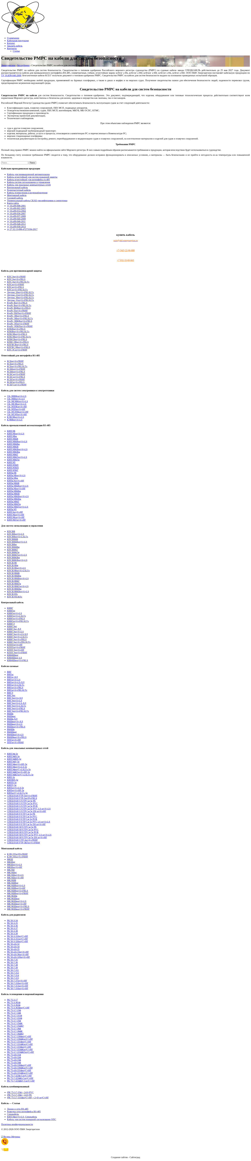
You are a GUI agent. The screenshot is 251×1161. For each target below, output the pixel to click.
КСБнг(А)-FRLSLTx (17, 366)
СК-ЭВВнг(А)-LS (16, 399)
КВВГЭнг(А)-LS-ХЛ (17, 634)
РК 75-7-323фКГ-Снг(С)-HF (21, 1081)
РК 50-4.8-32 (13, 944)
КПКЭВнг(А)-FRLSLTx (19, 337)
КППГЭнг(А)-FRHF (17, 652)
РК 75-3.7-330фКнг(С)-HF (20, 1039)
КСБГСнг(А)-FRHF (17, 384)
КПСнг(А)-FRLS (15, 287)
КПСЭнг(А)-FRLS (16, 279)
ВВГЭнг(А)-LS (14, 700)
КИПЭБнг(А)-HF (15, 514)
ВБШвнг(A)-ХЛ (15, 721)
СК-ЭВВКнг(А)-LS (16, 396)
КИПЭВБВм (13, 444)
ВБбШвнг (12, 732)
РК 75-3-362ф (13, 1005)
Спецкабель (13, 1114)
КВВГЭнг (12, 626)
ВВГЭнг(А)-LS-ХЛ (16, 703)
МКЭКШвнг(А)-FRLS (18, 906)
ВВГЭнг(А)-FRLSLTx (18, 711)
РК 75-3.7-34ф (14, 1013)
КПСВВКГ (12, 549)
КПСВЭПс (12, 594)
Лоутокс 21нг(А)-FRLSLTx (20, 295)
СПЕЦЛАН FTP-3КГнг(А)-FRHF (23, 842)
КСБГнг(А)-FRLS (16, 382)
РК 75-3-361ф (13, 1002)
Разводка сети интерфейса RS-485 (24, 1111)
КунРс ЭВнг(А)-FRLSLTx (20, 318)
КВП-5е (11, 777)
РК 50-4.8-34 (13, 946)
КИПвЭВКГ (13, 501)
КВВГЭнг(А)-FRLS (17, 639)
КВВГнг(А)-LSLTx (16, 616)
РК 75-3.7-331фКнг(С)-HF (20, 1044)
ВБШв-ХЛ (12, 719)
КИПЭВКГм (13, 460)
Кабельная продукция (18, 40)
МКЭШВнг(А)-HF (16, 888)
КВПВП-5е (12, 780)
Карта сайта (13, 203)
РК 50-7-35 (12, 960)
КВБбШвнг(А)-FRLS (17, 660)
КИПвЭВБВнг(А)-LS (17, 486)
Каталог (11, 43)
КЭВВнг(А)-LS (14, 419)
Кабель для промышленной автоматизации (28, 174)
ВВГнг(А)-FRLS (15, 687)
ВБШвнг (11, 716)
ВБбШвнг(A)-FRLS (16, 737)
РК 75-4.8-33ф (14, 1060)
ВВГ (9, 672)
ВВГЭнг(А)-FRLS (16, 708)
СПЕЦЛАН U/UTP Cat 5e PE (21, 801)
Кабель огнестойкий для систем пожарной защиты (32, 177)
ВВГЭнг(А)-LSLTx (16, 706)
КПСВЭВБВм (14, 576)
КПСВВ (11, 531)
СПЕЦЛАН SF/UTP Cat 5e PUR (22, 832)
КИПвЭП (12, 509)
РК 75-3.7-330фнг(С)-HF (19, 1036)
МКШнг (11, 862)
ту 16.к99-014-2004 (16, 211)
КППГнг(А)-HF (15, 644)
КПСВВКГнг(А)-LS (17, 555)
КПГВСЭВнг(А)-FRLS (18, 347)
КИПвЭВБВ (13, 483)
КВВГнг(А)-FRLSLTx (18, 621)
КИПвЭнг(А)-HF (15, 480)
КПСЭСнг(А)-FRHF (17, 350)
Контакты (12, 48)
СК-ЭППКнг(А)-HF (17, 406)
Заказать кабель (14, 46)
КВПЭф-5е (12, 754)
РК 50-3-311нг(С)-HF (17, 939)
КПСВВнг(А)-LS (15, 534)
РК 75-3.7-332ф (14, 1018)
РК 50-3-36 (12, 926)
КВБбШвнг (12, 655)
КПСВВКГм (13, 552)
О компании (13, 38)
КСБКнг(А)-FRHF (16, 369)
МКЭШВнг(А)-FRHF (17, 893)
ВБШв (10, 713)
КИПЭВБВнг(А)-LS (17, 441)
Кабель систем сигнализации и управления (28, 182)
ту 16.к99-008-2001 (16, 206)
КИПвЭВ (11, 473)
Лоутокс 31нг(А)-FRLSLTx (20, 300)
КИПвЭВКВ (13, 494)
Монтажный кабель (16, 195)
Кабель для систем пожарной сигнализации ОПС (31, 1119)
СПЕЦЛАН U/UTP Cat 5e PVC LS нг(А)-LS (29, 808)
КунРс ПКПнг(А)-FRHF (19, 313)
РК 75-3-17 (12, 1000)
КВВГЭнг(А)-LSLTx (17, 637)
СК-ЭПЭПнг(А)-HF (17, 414)
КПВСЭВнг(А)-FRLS (18, 342)
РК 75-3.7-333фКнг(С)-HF (20, 1049)
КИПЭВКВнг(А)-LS (17, 449)
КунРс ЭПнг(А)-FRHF (18, 323)
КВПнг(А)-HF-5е (15, 790)
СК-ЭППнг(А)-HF (16, 409)
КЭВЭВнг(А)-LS (15, 417)
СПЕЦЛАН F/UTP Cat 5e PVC (22, 816)
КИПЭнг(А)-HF (15, 512)
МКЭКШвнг (13, 898)
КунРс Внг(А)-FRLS (17, 303)
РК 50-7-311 (13, 970)
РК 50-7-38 (12, 965)
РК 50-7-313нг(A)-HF (17, 986)
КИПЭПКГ (12, 470)
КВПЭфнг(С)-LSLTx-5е (19, 769)
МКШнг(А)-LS (14, 864)
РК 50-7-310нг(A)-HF (17, 983)
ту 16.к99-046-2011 (16, 221)
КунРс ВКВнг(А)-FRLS (19, 308)
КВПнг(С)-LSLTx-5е (17, 793)
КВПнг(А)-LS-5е (15, 788)
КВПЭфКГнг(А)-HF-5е (18, 772)
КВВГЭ (11, 624)
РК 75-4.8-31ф (14, 1055)
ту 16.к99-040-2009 (16, 219)
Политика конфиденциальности (17, 1124)
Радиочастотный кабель (19, 190)
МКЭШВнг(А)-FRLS (17, 891)
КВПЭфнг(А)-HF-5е (17, 764)
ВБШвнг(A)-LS (14, 724)
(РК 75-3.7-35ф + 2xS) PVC (20, 1092)
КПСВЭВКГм (14, 583)
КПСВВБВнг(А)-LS (17, 542)
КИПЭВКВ (12, 446)
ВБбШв (11, 729)
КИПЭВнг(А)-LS (15, 433)
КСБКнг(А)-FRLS (16, 371)
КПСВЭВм (12, 565)
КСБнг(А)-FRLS (15, 364)
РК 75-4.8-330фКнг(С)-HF (20, 1068)
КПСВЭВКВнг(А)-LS (18, 591)
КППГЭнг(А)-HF (15, 650)
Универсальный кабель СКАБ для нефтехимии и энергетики (37, 200)
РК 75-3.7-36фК (15, 1031)
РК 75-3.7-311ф (14, 1015)
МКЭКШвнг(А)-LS (16, 901)
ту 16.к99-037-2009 (16, 216)
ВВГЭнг (11, 695)
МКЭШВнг (12, 883)
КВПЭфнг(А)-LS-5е (17, 767)
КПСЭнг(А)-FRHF (16, 276)
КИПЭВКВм (13, 452)
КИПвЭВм (12, 478)
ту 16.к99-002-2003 (16, 208)
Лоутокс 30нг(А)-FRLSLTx (20, 297)
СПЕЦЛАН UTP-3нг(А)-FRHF (22, 840)
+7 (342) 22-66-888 (125, 250)
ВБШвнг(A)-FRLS (16, 727)
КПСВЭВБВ (13, 573)
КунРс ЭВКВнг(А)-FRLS (19, 321)
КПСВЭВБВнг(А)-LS (18, 578)
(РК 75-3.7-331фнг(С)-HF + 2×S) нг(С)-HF (28, 1097)
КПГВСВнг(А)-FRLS (17, 344)
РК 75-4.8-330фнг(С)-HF (19, 1065)
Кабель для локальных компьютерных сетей (29, 185)
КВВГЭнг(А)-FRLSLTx (19, 642)
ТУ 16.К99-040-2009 (11, 75)
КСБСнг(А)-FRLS (16, 377)
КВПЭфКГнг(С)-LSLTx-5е (20, 774)
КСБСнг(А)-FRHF (16, 374)
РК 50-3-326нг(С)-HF (17, 941)
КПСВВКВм (13, 557)
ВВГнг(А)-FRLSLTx (17, 690)
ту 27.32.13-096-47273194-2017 (22, 229)
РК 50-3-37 (12, 928)
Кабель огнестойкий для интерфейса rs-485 (28, 179)
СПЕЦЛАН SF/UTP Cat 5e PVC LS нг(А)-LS (29, 835)
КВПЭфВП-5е (14, 759)
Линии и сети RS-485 (17, 1109)
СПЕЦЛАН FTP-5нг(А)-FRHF (22, 795)
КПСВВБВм (13, 547)
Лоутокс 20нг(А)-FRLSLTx (20, 292)
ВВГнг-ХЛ (12, 677)
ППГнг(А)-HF (14, 740)
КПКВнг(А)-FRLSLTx (18, 331)
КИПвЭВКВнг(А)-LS (18, 496)
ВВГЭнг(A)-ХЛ (15, 698)
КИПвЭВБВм (14, 491)
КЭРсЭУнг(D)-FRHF (17, 854)
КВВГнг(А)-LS (14, 613)
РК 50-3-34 (12, 920)
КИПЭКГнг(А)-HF (16, 520)
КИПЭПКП (13, 467)
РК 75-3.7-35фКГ (15, 1026)
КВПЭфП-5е (13, 756)
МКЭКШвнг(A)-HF (17, 904)
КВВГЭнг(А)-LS (15, 631)
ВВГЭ (10, 693)
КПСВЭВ (12, 563)
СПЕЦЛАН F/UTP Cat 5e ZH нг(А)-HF (26, 824)
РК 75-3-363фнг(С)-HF (18, 1007)
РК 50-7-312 (13, 973)
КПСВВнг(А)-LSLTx (17, 536)
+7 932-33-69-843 (125, 260)
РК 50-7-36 (12, 962)
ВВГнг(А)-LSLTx (15, 685)
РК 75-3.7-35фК (15, 1023)
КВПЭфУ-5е (13, 761)
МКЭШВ (11, 880)
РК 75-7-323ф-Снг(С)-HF (19, 1075)
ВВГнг (10, 674)
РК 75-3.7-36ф (14, 1028)
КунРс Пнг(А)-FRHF (17, 310)
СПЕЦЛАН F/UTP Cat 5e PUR (22, 819)
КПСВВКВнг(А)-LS (17, 560)
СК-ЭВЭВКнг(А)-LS (17, 401)
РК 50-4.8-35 (13, 949)
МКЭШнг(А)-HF (15, 877)
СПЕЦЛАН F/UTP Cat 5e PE (21, 814)
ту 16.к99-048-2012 (16, 224)
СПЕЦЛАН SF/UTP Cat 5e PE (22, 827)
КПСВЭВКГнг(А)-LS (17, 586)
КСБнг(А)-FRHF (15, 361)
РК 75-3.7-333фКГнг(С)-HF (20, 1052)
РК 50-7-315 (13, 978)
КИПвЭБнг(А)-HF (16, 488)
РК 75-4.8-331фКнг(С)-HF (20, 1073)
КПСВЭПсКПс (14, 597)
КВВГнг (11, 610)
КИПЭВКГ (12, 454)
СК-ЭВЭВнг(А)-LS (16, 404)
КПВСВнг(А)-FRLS (17, 339)
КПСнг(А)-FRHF (15, 284)
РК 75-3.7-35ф (14, 1021)
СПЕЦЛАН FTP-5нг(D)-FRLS (22, 798)
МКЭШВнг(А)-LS (16, 885)
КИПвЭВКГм (14, 504)
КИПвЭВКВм (14, 499)
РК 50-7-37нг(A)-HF (17, 980)
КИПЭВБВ (12, 439)
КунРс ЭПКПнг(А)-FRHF (20, 326)
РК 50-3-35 (12, 923)
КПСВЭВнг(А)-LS (16, 568)
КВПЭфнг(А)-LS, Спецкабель (22, 1117)
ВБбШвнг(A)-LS (15, 734)
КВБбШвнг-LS (14, 658)
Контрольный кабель (17, 187)
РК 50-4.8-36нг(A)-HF (18, 954)
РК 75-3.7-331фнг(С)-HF (19, 1041)
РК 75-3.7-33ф (14, 1010)
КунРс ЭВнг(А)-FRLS (18, 316)
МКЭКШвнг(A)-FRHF (18, 909)
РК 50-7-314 (13, 975)
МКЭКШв (12, 896)
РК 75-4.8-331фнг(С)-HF (19, 1070)
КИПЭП (11, 462)
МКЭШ (11, 870)
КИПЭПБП (12, 465)
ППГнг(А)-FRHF (15, 742)
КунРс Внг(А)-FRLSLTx (19, 305)
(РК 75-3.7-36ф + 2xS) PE (19, 1095)
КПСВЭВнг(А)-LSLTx (18, 570)
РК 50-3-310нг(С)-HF (17, 936)
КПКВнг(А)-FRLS (16, 329)
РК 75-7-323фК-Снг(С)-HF (20, 1078)
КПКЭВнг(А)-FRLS (17, 334)
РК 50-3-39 (12, 933)
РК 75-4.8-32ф (14, 1057)
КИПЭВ (11, 431)
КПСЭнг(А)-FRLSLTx (18, 282)
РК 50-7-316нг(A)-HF (17, 988)
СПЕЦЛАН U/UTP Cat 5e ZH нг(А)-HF (26, 811)
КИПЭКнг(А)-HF (16, 517)
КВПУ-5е (11, 785)
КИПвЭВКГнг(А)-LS (17, 507)
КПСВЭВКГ (13, 581)
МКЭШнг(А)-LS (15, 875)
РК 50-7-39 (12, 967)
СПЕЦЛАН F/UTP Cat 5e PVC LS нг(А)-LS (28, 822)
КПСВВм (12, 544)
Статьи (16, 51)
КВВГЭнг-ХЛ (14, 629)
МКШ (10, 859)
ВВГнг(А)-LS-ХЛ (15, 682)
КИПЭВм (12, 436)
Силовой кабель (15, 198)
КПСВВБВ (12, 539)
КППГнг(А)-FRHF (16, 647)
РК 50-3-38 (12, 931)
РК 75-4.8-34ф (14, 1062)
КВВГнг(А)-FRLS (16, 618)
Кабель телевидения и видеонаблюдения (27, 192)
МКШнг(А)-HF (14, 867)
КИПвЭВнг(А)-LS (16, 475)
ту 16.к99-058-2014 (16, 226)
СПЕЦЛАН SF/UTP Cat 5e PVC (22, 829)
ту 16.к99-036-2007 (16, 213)
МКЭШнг (12, 872)
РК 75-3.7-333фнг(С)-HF (19, 1047)
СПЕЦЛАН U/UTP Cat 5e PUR (22, 806)
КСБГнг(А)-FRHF (16, 379)
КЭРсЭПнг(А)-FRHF (17, 857)
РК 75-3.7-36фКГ (15, 1034)
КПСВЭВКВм (14, 589)
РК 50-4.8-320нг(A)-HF (18, 957)
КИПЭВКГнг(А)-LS (17, 457)
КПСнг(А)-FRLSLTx (17, 289)
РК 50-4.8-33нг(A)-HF (18, 952)
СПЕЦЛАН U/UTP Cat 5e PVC (22, 803)
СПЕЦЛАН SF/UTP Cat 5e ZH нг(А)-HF (27, 837)
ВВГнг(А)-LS (13, 679)
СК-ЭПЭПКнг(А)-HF (17, 412)
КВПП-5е (12, 782)
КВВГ (10, 608)
